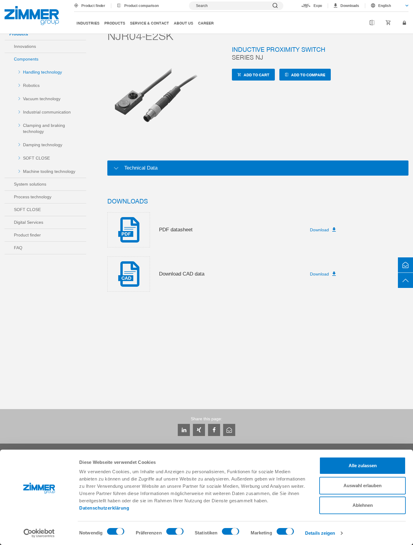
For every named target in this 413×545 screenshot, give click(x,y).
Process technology (32, 196)
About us (183, 23)
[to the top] (405, 280)
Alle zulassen (363, 465)
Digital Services (28, 222)
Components (26, 59)
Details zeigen (320, 533)
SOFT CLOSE (36, 158)
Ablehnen (363, 505)
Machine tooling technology (49, 171)
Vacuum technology (41, 98)
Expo (318, 6)
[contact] (405, 264)
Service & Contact (149, 23)
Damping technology (42, 144)
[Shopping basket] (388, 23)
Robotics (31, 85)
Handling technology (42, 72)
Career (206, 23)
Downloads (349, 6)
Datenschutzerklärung (104, 507)
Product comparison (141, 6)
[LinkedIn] (184, 430)
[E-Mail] (229, 430)
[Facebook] (214, 430)
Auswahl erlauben (362, 485)
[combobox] (386, 6)
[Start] (32, 15)
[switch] (175, 533)
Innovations (25, 46)
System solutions (30, 184)
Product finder (93, 6)
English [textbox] (384, 6)
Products (114, 23)
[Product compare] (372, 23)
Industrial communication (47, 112)
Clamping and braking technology (44, 128)
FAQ (18, 247)
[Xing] (199, 430)
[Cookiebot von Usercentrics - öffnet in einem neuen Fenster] (39, 533)
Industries (87, 23)
